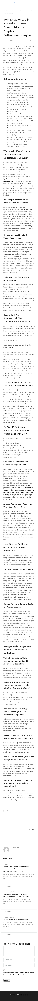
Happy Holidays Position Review (15, 919)
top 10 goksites (8, 46)
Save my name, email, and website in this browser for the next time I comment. (18, 974)
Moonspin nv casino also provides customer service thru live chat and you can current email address (18, 869)
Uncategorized (11, 8)
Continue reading (8, 881)
